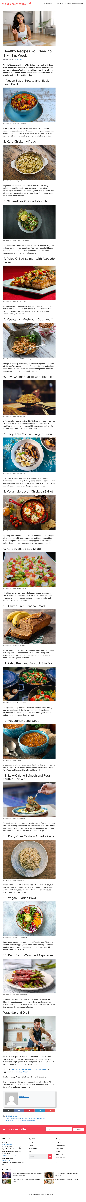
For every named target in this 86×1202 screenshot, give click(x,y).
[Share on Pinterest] (29, 1110)
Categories (48, 4)
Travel (57, 1160)
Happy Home (59, 1148)
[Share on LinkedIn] (40, 1110)
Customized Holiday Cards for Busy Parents (66, 1179)
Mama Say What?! (7, 1144)
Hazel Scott (24, 1097)
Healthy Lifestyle (11, 1116)
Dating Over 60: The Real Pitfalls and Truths (20, 1120)
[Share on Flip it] (50, 1110)
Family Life (59, 1143)
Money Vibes (59, 1154)
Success (58, 1151)
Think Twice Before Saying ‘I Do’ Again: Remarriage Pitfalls (25, 1118)
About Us (59, 4)
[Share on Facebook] (19, 1110)
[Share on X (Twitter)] (8, 1110)
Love (57, 1163)
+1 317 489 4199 (6, 1160)
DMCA (30, 1151)
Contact (67, 4)
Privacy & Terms (77, 4)
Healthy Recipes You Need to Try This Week (29, 1069)
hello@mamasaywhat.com (9, 1155)
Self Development (61, 1157)
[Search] (50, 1156)
